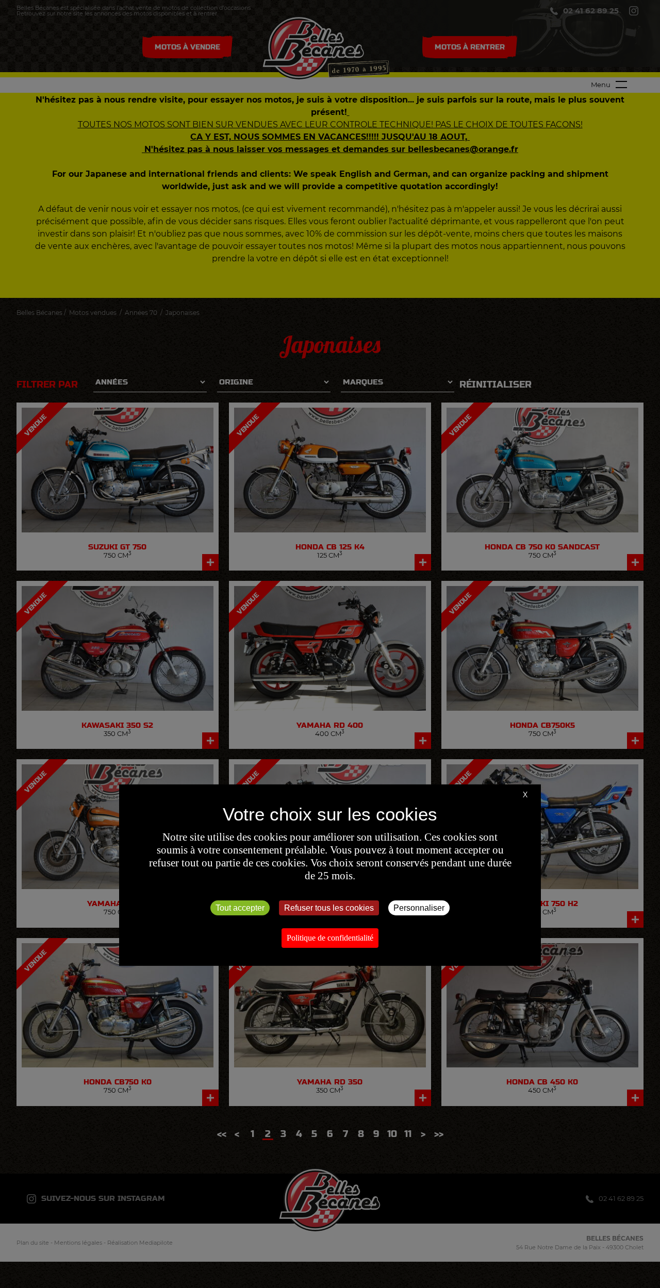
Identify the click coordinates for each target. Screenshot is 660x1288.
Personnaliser (418, 908)
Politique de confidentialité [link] (330, 937)
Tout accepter (240, 908)
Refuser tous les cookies (329, 908)
